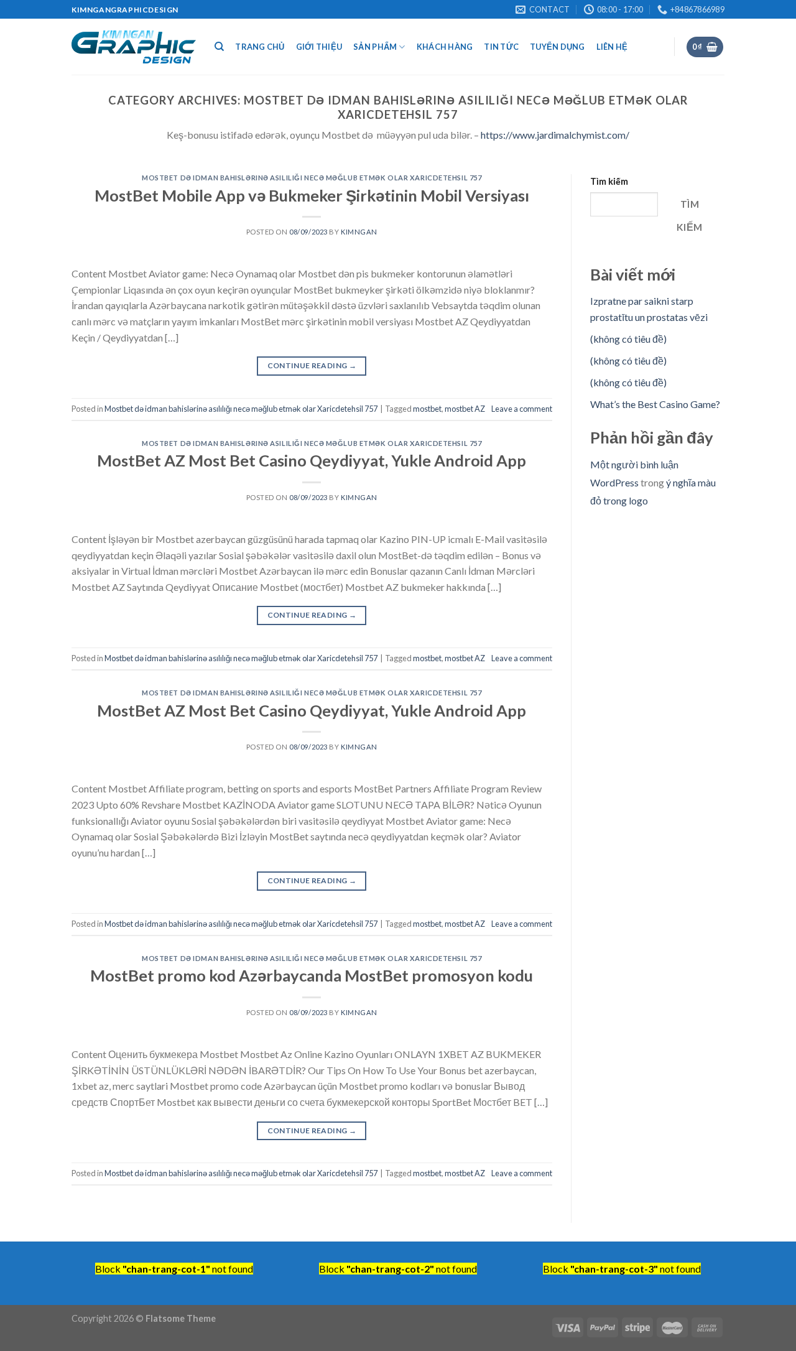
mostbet (427, 409)
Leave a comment (521, 409)
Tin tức (501, 47)
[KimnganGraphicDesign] (134, 46)
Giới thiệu (319, 47)
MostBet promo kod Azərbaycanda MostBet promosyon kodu (311, 975)
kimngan (359, 232)
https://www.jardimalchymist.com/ (555, 135)
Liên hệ (612, 47)
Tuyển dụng (557, 47)
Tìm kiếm (609, 181)
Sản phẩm (375, 47)
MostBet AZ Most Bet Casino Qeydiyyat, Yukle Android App (311, 460)
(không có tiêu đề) (628, 339)
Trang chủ (259, 47)
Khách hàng (445, 47)
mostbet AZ (465, 409)
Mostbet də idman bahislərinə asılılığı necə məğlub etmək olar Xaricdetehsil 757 (311, 178)
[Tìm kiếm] (219, 46)
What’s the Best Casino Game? (655, 404)
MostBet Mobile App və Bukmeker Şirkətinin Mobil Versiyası (312, 195)
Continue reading (312, 365)
